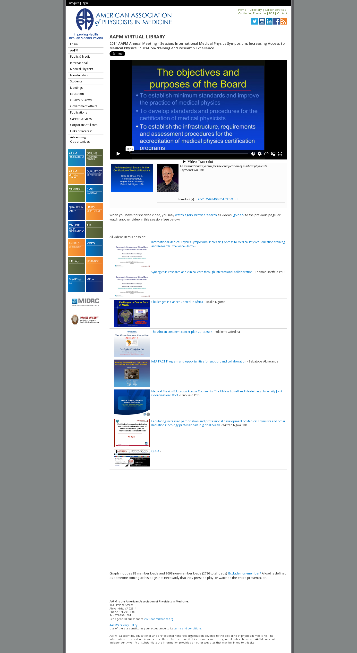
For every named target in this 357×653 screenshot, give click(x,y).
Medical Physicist (81, 69)
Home (242, 9)
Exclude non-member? (244, 573)
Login (85, 3)
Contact (282, 13)
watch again (184, 215)
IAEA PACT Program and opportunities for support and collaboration (198, 361)
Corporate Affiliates (83, 125)
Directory (255, 9)
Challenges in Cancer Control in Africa (177, 302)
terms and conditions (187, 628)
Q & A (155, 451)
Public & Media (80, 56)
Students (76, 81)
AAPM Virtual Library (137, 37)
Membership (79, 75)
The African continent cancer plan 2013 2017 (181, 332)
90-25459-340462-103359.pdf (218, 199)
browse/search (205, 215)
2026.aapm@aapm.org (158, 619)
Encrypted (73, 3)
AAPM (74, 50)
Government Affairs (83, 106)
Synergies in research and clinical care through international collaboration (202, 272)
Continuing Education (252, 13)
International (79, 63)
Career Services (275, 9)
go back (239, 215)
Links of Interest (81, 131)
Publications (78, 112)
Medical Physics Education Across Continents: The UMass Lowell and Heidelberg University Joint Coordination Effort (216, 393)
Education (77, 94)
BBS (271, 13)
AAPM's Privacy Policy (123, 625)
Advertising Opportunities (80, 139)
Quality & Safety (81, 100)
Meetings (76, 88)
